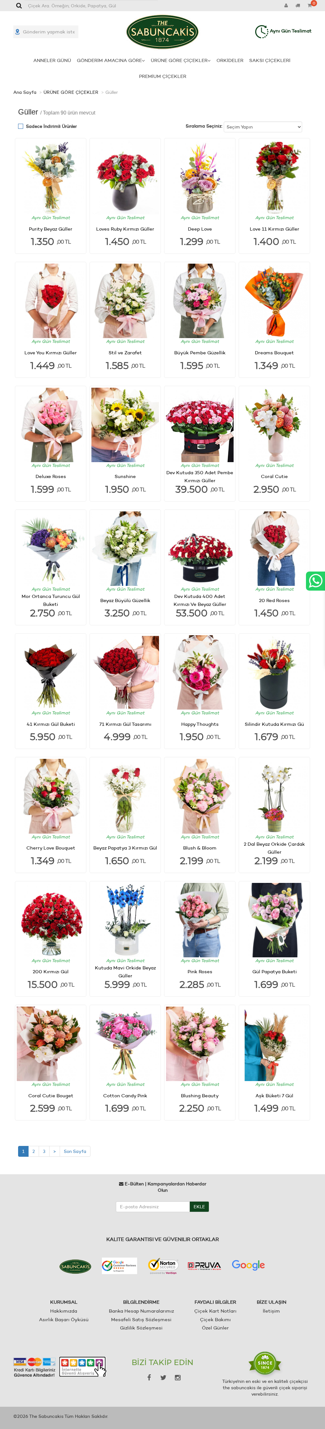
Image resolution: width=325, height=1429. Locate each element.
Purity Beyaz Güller (50, 229)
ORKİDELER (229, 60)
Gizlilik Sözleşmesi (141, 1328)
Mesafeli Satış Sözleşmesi (141, 1319)
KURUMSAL (63, 1302)
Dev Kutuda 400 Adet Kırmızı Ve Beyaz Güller (200, 600)
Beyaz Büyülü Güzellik (125, 600)
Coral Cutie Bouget (50, 1096)
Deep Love (200, 229)
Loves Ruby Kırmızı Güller (125, 229)
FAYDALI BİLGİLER (215, 1302)
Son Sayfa (75, 1151)
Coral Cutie (274, 476)
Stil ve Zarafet (125, 353)
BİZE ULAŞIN (271, 1302)
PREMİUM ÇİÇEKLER (162, 76)
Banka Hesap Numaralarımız (141, 1311)
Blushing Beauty (200, 1096)
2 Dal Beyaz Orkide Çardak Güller (274, 848)
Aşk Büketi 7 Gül (274, 1096)
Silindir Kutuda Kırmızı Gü (274, 724)
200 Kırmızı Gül (51, 971)
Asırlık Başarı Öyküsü (64, 1319)
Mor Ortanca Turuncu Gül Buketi (51, 600)
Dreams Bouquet (274, 353)
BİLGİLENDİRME (141, 1302)
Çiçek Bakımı (215, 1319)
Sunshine (125, 476)
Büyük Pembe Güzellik (200, 353)
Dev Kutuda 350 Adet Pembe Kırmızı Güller (199, 476)
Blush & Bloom (199, 848)
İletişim (271, 1311)
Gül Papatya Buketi (274, 971)
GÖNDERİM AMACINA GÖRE (109, 60)
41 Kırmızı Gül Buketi (51, 724)
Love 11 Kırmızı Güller (274, 229)
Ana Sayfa (24, 92)
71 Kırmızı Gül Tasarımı (125, 724)
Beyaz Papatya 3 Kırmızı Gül (125, 848)
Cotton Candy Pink (125, 1096)
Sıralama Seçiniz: (204, 126)
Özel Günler (215, 1328)
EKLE (199, 1207)
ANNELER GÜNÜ (52, 60)
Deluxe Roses (51, 476)
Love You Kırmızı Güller (50, 353)
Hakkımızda (63, 1311)
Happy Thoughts (200, 724)
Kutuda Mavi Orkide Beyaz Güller (125, 972)
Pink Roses (200, 971)
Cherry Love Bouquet (50, 848)
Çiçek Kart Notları (215, 1311)
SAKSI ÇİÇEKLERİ (269, 60)
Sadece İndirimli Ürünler (51, 126)
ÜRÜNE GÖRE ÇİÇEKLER (179, 60)
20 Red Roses (274, 600)
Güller (111, 92)
